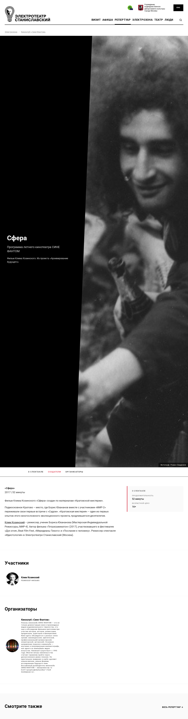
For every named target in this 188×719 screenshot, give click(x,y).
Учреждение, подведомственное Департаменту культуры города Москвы (154, 8)
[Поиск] (180, 20)
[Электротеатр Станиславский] (27, 14)
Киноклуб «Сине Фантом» (33, 32)
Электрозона (142, 19)
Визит (96, 19)
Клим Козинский (15, 522)
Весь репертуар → (172, 707)
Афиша (107, 19)
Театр (158, 19)
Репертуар (123, 19)
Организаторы (74, 472)
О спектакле (35, 472)
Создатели (54, 472)
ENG (178, 8)
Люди (169, 19)
